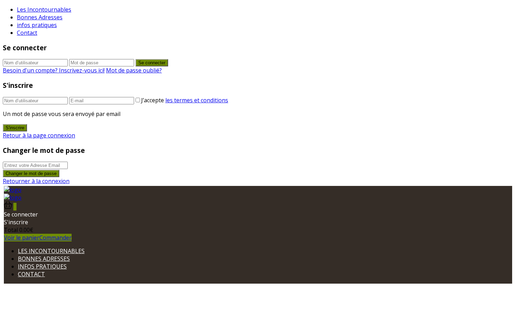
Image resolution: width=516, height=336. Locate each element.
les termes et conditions (196, 100)
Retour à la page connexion (39, 135)
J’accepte (184, 100)
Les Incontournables (44, 9)
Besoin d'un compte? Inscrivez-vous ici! (54, 70)
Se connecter (151, 62)
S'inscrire (15, 127)
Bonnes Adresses (39, 17)
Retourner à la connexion (36, 181)
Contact (27, 33)
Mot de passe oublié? (134, 70)
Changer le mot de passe (31, 173)
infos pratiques (37, 25)
